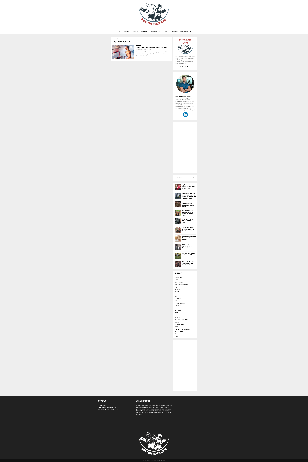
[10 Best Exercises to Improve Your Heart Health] (178, 221)
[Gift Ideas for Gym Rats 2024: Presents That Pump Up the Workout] (178, 264)
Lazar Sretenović (179, 96)
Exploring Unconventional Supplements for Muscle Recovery (189, 238)
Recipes (177, 326)
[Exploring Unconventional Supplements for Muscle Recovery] (178, 238)
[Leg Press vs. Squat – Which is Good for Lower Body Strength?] (178, 187)
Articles (177, 280)
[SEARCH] (194, 177)
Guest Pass (178, 308)
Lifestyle (135, 31)
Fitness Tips (138, 45)
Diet (120, 31)
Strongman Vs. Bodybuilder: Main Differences (152, 47)
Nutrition (177, 322)
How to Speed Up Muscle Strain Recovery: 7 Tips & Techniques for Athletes (188, 229)
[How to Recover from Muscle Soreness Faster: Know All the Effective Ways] (178, 213)
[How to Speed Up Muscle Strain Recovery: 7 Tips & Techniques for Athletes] (178, 230)
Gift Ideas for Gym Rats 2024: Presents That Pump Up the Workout (188, 263)
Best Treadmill (179, 282)
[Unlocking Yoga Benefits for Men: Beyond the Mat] (178, 256)
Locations (177, 317)
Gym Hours (178, 310)
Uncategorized (179, 331)
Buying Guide (174, 31)
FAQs (176, 301)
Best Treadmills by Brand (181, 284)
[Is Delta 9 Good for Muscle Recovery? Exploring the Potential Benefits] (178, 204)
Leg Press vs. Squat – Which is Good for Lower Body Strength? (188, 186)
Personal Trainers (179, 324)
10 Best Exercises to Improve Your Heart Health (187, 220)
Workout (127, 31)
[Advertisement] (185, 147)
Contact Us (184, 31)
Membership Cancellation (181, 319)
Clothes (177, 291)
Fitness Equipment (155, 31)
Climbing (144, 31)
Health (176, 312)
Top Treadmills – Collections (182, 329)
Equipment (177, 298)
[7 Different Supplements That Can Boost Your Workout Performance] (178, 247)
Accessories (178, 277)
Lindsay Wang (140, 49)
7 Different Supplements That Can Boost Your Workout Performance (188, 246)
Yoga (165, 31)
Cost (176, 294)
